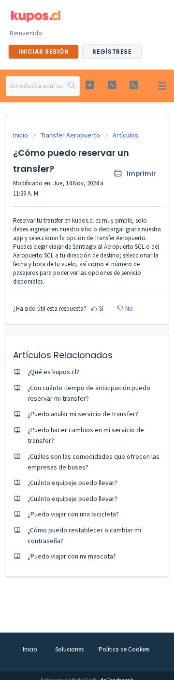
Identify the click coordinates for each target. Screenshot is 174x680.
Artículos (125, 135)
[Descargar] (69, 337)
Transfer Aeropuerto (70, 135)
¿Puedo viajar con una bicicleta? (73, 514)
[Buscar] (72, 86)
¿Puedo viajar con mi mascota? (72, 556)
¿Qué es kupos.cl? (53, 371)
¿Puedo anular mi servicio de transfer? (83, 413)
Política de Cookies (124, 649)
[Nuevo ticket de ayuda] (90, 85)
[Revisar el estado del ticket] (112, 85)
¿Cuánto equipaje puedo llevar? (72, 482)
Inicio (21, 135)
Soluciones (69, 649)
